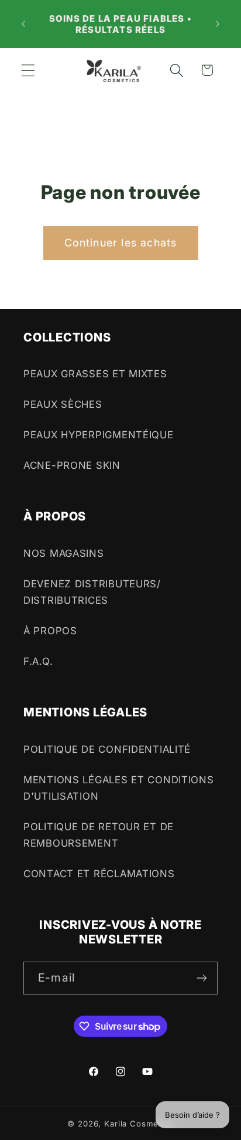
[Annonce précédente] (23, 24)
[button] (28, 70)
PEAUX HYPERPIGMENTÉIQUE (98, 435)
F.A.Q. (38, 661)
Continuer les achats (120, 242)
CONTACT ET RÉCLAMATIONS (99, 873)
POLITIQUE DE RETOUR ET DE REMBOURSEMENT (98, 835)
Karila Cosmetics (138, 1123)
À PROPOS (50, 631)
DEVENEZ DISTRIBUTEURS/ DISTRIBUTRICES (92, 592)
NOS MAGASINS (63, 553)
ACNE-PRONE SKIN (71, 465)
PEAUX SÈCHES (62, 404)
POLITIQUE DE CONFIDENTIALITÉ (107, 749)
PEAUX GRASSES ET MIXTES (95, 374)
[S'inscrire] (201, 978)
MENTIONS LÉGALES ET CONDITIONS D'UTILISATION (118, 788)
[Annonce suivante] (217, 24)
